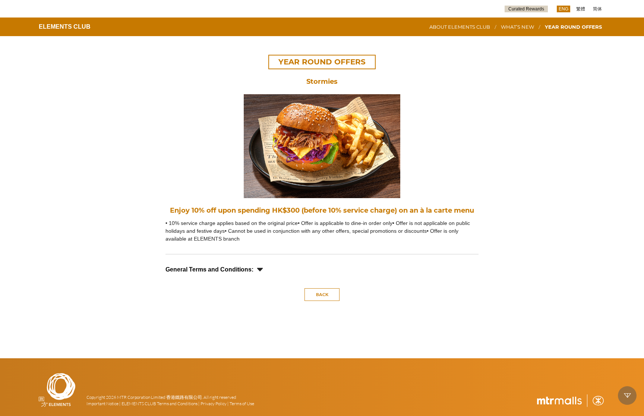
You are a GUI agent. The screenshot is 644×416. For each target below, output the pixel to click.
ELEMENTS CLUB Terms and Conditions (159, 403)
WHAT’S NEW (517, 27)
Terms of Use (242, 403)
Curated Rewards (526, 9)
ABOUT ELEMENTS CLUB (459, 27)
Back (322, 294)
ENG (563, 9)
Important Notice (102, 403)
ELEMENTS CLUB (65, 26)
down (627, 395)
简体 (597, 9)
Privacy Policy (214, 403)
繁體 (580, 9)
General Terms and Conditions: (209, 269)
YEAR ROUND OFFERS (573, 27)
